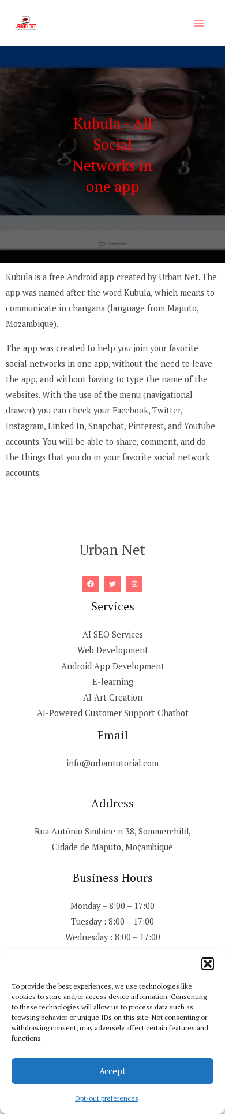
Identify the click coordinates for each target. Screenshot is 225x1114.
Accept (112, 1070)
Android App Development (112, 666)
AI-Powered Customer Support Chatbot (113, 712)
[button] (207, 964)
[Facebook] (90, 584)
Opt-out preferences (106, 1098)
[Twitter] (112, 584)
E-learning (112, 681)
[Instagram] (134, 584)
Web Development (112, 649)
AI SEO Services (112, 634)
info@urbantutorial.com (112, 763)
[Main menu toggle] (199, 23)
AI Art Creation (112, 697)
